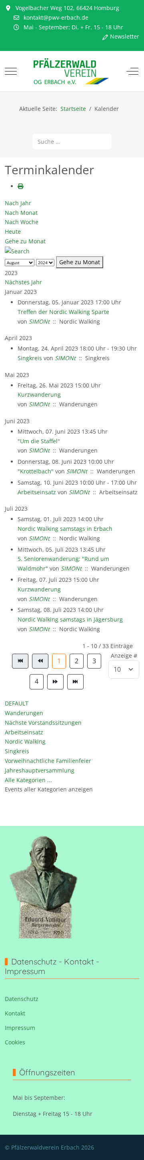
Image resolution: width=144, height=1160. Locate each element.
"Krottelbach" (36, 471)
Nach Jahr (18, 203)
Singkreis (30, 358)
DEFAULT (16, 703)
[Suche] (17, 251)
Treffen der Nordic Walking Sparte (63, 312)
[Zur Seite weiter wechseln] (55, 681)
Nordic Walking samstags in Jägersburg (70, 619)
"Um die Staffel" (39, 441)
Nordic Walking (25, 741)
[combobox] (72, 141)
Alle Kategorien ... (28, 780)
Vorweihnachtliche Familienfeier (48, 760)
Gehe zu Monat (25, 241)
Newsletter (124, 36)
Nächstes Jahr (23, 282)
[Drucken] (20, 186)
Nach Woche (21, 222)
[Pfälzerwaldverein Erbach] (71, 71)
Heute (13, 231)
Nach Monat (21, 212)
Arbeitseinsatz (37, 492)
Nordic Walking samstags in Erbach (65, 528)
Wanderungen (24, 713)
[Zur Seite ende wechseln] (75, 681)
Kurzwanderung (39, 394)
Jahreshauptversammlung (39, 770)
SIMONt (39, 321)
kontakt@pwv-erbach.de (56, 17)
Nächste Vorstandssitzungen (43, 722)
